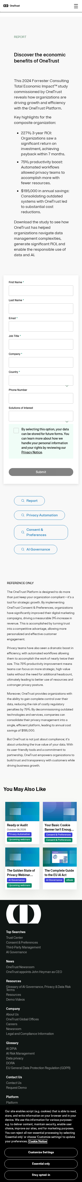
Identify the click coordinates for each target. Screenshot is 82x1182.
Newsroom (13, 1028)
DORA (10, 1063)
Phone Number (18, 390)
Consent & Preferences (22, 942)
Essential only (41, 1164)
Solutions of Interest (21, 408)
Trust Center (14, 937)
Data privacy (14, 1058)
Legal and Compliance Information (30, 1033)
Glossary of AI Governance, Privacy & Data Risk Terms (38, 988)
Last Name (16, 300)
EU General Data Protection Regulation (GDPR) (38, 1067)
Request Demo (16, 1087)
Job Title (15, 336)
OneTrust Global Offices (22, 1019)
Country (14, 372)
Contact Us (13, 1082)
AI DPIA (11, 1048)
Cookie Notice (38, 1141)
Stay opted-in (41, 1175)
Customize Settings (41, 1152)
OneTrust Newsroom (20, 967)
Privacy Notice (31, 452)
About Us (12, 1014)
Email (13, 318)
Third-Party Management (23, 947)
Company (15, 354)
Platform (12, 1102)
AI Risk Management (20, 1053)
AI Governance (16, 952)
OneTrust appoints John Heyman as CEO (34, 971)
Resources (13, 994)
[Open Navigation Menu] (76, 6)
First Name (16, 282)
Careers (11, 1024)
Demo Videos (15, 999)
